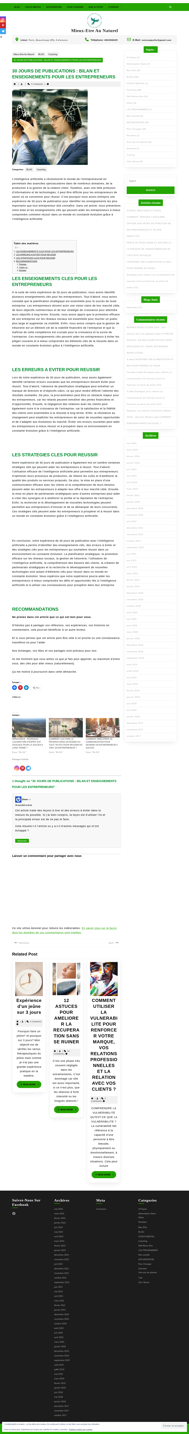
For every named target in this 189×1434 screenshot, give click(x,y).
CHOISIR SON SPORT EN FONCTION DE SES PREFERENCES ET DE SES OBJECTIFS (149, 229)
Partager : (23, 264)
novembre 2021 (135, 534)
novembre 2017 (135, 729)
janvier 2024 (133, 463)
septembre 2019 (135, 658)
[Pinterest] (22, 766)
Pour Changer (75, 7)
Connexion (101, 1209)
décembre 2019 (135, 645)
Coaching (52, 54)
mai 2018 (132, 710)
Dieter (25, 799)
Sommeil (131, 148)
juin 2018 (132, 703)
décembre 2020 (135, 593)
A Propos (113, 7)
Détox (130, 103)
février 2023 (133, 495)
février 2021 (133, 580)
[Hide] (1, 37)
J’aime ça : (23, 267)
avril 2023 (132, 482)
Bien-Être (132, 70)
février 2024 (133, 456)
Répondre (22, 841)
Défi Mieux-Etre (135, 96)
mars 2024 (132, 450)
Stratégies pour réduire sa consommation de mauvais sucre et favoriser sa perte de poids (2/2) (151, 281)
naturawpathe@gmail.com (156, 40)
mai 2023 (132, 476)
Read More (32, 1084)
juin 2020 (132, 619)
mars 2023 (132, 489)
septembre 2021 (135, 547)
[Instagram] (16, 766)
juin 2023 (132, 469)
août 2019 (132, 664)
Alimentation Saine (137, 64)
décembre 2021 (135, 528)
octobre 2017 (134, 736)
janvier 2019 (133, 697)
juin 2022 (132, 521)
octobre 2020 (134, 606)
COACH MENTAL (33, 7)
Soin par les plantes (137, 142)
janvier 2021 (133, 586)
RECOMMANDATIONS (26, 261)
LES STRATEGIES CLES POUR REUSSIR (35, 258)
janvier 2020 (133, 638)
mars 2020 (132, 632)
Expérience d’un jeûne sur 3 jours (29, 1006)
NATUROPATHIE (54, 7)
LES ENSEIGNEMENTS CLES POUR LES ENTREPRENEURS (45, 251)
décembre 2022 (135, 508)
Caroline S (132, 372)
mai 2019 (132, 677)
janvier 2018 (133, 716)
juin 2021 (132, 554)
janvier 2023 (133, 502)
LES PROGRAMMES (137, 109)
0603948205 (111, 40)
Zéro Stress (133, 161)
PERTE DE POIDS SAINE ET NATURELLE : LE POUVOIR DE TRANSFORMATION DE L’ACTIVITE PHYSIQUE (150, 249)
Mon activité (96, 7)
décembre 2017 (135, 723)
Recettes (131, 135)
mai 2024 (132, 443)
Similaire (22, 270)
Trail (129, 155)
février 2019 (133, 690)
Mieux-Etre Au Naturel (94, 30)
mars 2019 (132, 684)
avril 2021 (132, 567)
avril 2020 (132, 625)
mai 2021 (132, 560)
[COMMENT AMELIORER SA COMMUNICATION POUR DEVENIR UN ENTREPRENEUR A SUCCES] (103, 727)
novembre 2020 (135, 599)
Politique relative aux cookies (80, 1430)
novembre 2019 (135, 651)
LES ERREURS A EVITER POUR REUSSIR (36, 254)
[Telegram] (28, 766)
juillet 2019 (133, 671)
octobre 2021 (134, 541)
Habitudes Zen (134, 307)
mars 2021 (132, 573)
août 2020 (132, 612)
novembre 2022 (135, 515)
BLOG (17, 7)
